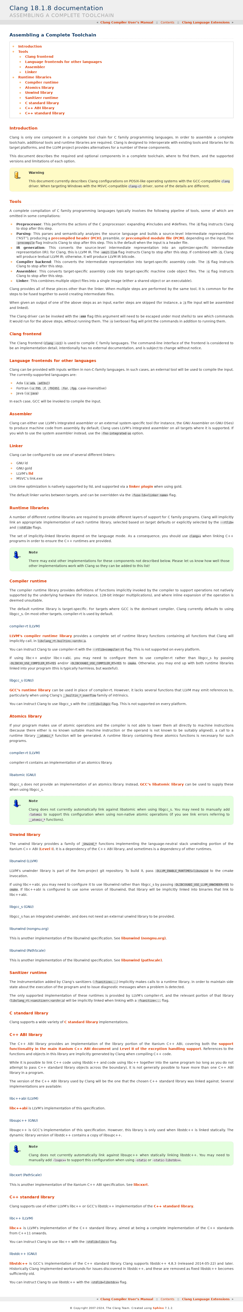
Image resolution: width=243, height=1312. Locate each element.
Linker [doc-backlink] (16, 446)
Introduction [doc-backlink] (23, 128)
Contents (167, 22)
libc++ (15, 1228)
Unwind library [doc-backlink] (24, 834)
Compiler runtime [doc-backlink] (28, 581)
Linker (31, 72)
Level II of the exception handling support (160, 1049)
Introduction (30, 46)
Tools (23, 52)
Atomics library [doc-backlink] (25, 716)
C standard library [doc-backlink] (28, 1013)
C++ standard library (45, 113)
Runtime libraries (34, 77)
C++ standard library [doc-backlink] (31, 1197)
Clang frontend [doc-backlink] (25, 334)
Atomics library (39, 87)
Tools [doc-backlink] (15, 201)
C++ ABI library (39, 108)
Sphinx (158, 1308)
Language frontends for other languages (63, 62)
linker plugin (141, 486)
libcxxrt (141, 1185)
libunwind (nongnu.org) (143, 938)
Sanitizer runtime (41, 98)
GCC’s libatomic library (162, 784)
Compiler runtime (42, 82)
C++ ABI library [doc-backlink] (25, 1034)
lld (30, 473)
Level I (46, 849)
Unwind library (39, 92)
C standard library (42, 103)
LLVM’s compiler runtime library (40, 636)
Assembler (35, 67)
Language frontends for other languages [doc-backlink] (52, 360)
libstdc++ (18, 1263)
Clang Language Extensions (206, 22)
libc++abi (18, 1108)
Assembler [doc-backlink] (20, 414)
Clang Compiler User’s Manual (126, 22)
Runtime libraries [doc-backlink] (29, 507)
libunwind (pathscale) (141, 960)
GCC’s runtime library (30, 690)
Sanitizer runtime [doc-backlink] (28, 972)
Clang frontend (39, 56)
